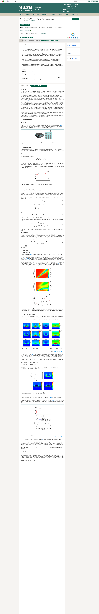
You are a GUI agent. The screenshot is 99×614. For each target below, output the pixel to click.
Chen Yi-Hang (27, 30)
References (31, 40)
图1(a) (31, 254)
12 (28, 100)
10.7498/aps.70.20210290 (31, 20)
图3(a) (24, 258)
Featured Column (45, 14)
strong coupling (36, 71)
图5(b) (51, 397)
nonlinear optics (42, 71)
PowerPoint (60, 144)
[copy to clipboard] (36, 20)
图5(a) (23, 365)
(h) (52, 367)
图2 (22, 166)
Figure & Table (25, 40)
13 (32, 103)
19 (51, 151)
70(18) (30, 33)
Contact (72, 14)
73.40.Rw (23, 74)
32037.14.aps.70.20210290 (28, 35)
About (67, 14)
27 (42, 439)
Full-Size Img (56, 144)
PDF (42, 40)
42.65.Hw (23, 79)
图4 (56, 319)
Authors (53, 14)
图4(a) (32, 354)
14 (50, 151)
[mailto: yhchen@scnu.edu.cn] (30, 30)
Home (21, 14)
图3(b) (27, 258)
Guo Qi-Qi (22, 30)
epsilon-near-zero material (30, 71)
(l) (26, 356)
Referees (60, 14)
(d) (34, 354)
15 (31, 435)
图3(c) (59, 263)
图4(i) (25, 356)
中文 (78, 14)
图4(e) (37, 359)
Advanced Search (94, 1)
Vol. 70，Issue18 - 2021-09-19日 (72, 45)
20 (52, 151)
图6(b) (55, 440)
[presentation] (50, 60)
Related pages (37, 40)
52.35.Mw (23, 77)
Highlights (28, 14)
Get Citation (46, 40)
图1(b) (61, 125)
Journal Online (35, 14)
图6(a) (53, 400)
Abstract (21, 40)
